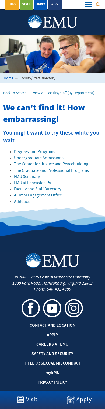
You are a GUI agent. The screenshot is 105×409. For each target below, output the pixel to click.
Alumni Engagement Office (38, 195)
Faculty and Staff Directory (37, 189)
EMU (53, 373)
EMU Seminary (27, 177)
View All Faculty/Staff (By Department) (63, 93)
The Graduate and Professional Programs (51, 171)
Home (8, 78)
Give (54, 4)
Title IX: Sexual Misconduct (52, 363)
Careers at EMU (52, 345)
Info (12, 4)
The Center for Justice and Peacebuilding (51, 164)
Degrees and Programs (34, 152)
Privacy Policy (52, 382)
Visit (26, 4)
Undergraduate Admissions (39, 158)
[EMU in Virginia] (53, 16)
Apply (40, 4)
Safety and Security (52, 354)
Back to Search (15, 93)
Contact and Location (52, 326)
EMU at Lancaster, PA (32, 183)
